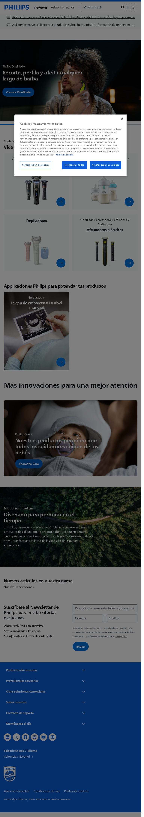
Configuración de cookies (36, 165)
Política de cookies (64, 155)
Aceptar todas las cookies (105, 165)
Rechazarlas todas (74, 165)
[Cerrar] (122, 119)
